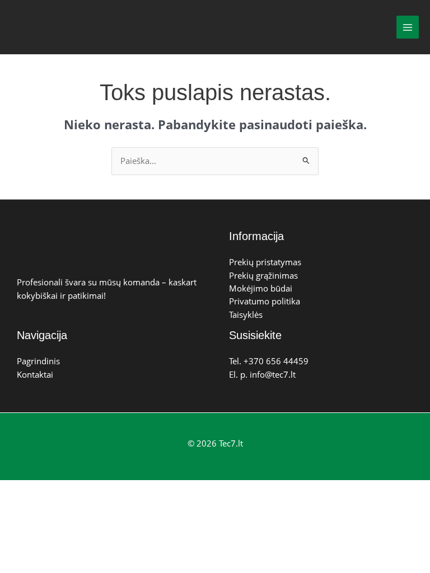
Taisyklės (246, 314)
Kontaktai (35, 374)
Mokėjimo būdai (260, 288)
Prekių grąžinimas (263, 275)
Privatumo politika (264, 301)
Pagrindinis (38, 361)
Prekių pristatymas (265, 261)
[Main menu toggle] (407, 27)
